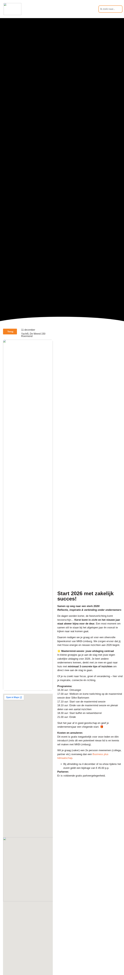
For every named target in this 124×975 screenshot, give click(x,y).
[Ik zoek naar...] (110, 9)
